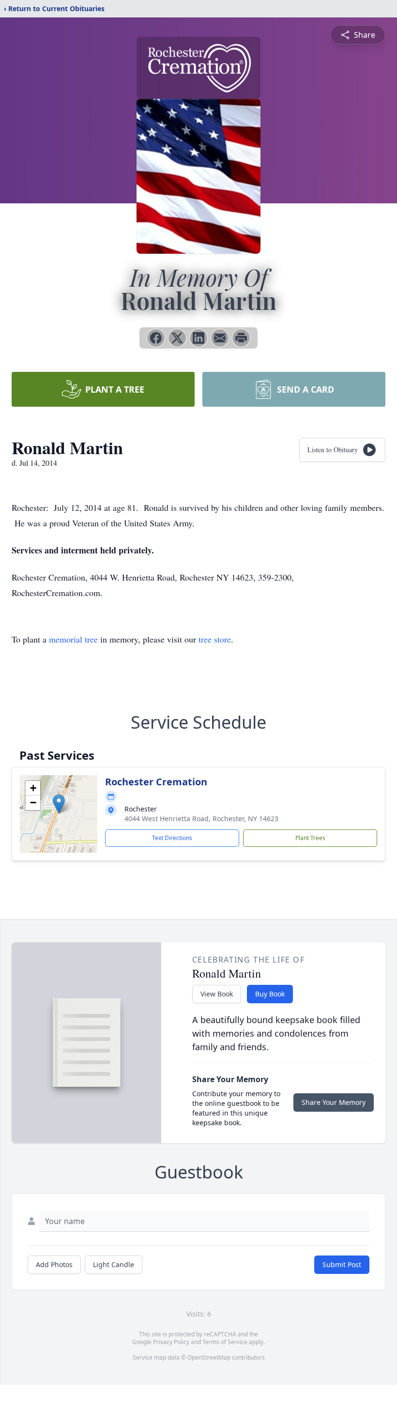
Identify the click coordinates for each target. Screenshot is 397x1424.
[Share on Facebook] (156, 338)
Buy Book (270, 993)
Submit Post (341, 1264)
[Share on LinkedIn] (198, 338)
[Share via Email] (220, 338)
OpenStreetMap (208, 1357)
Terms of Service (224, 1342)
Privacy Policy (171, 1342)
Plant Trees (310, 838)
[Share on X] (177, 338)
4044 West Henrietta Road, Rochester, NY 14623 (201, 818)
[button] (59, 804)
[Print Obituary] (241, 338)
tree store (214, 639)
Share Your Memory (334, 1102)
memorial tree (73, 639)
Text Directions (172, 838)
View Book (216, 993)
